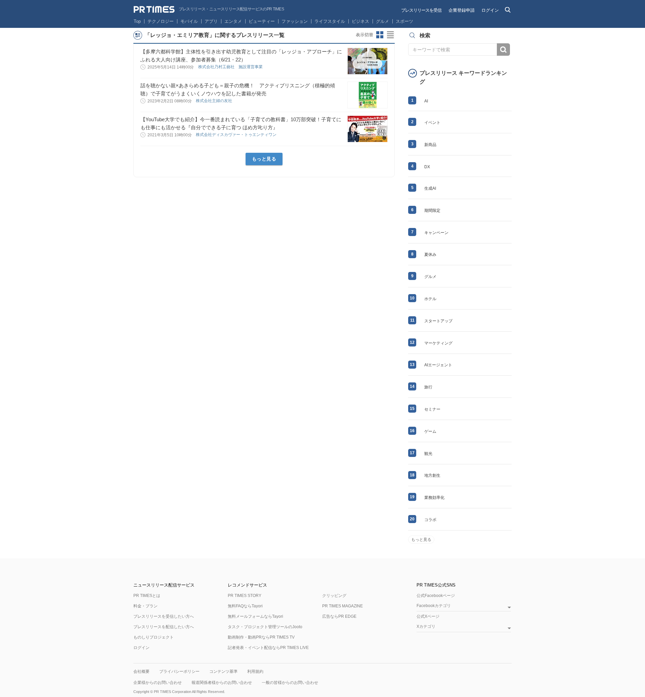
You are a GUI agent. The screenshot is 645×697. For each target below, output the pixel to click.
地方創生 (432, 475)
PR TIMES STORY (244, 595)
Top (137, 21)
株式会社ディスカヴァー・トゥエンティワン (236, 134)
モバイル (189, 21)
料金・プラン (145, 606)
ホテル (430, 298)
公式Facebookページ (436, 595)
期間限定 (432, 210)
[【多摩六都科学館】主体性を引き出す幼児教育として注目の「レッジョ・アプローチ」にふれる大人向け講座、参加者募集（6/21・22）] (367, 61)
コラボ (430, 519)
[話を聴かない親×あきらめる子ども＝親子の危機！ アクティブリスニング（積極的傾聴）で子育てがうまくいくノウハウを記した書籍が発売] (367, 95)
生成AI (430, 188)
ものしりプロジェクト (153, 637)
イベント (432, 122)
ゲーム (430, 431)
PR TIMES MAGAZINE (342, 606)
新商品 (430, 144)
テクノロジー (160, 21)
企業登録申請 (461, 10)
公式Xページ (428, 616)
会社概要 (141, 671)
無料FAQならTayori (245, 606)
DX (427, 167)
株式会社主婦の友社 (214, 100)
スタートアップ (438, 321)
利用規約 (255, 671)
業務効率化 (434, 497)
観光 (428, 453)
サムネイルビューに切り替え (380, 35)
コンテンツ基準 (223, 671)
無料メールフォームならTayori (255, 616)
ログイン (490, 10)
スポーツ (404, 21)
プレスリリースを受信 (421, 10)
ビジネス (360, 21)
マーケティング (438, 343)
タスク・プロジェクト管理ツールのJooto (265, 626)
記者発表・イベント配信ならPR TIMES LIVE (268, 647)
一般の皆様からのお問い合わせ (290, 682)
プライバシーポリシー (179, 671)
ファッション (295, 21)
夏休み (430, 254)
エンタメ (233, 21)
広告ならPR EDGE (339, 616)
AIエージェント (438, 365)
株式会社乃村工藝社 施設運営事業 (231, 66)
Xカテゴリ (426, 626)
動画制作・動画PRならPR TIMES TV (261, 637)
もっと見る (264, 158)
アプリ (211, 21)
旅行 (428, 387)
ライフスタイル (329, 21)
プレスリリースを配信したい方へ (163, 626)
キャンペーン (436, 232)
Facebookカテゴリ (434, 606)
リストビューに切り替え (391, 35)
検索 (503, 49)
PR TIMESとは (146, 595)
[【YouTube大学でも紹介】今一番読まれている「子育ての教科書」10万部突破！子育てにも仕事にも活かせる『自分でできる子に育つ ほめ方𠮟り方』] (367, 128)
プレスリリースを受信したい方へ (163, 616)
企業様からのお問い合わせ (157, 682)
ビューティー (262, 21)
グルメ (382, 21)
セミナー (432, 409)
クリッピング (334, 595)
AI (426, 101)
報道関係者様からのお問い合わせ (221, 682)
